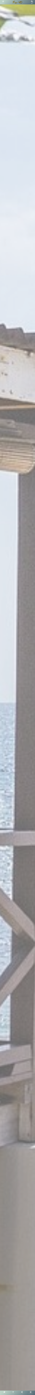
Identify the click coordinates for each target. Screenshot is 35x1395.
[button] (31, 676)
